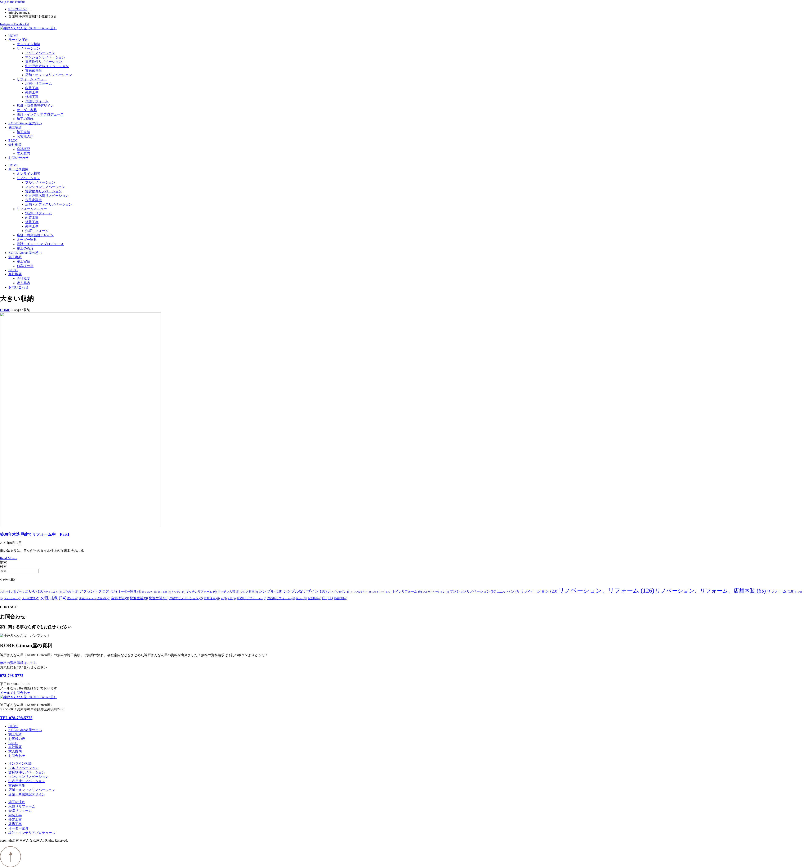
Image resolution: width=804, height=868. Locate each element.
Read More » (8, 558)
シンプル (270, 591)
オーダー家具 (27, 110)
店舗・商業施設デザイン (35, 105)
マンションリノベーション (45, 57)
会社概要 (15, 144)
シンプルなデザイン (305, 591)
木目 (232, 598)
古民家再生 (33, 70)
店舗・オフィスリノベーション (48, 75)
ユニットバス (508, 591)
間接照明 (340, 598)
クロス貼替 (249, 591)
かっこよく (53, 591)
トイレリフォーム (407, 591)
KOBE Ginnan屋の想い (25, 123)
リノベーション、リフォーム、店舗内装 (710, 591)
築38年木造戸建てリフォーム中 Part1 (35, 534)
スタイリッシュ (381, 592)
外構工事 (32, 97)
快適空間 (158, 598)
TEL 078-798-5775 (16, 718)
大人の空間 (30, 598)
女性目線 (53, 597)
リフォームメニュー (32, 79)
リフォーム (780, 591)
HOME (13, 35)
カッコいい (149, 592)
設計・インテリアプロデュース (40, 114)
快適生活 (139, 598)
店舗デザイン (88, 598)
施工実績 (15, 127)
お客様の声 (25, 136)
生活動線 (314, 598)
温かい (301, 598)
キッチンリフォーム (201, 591)
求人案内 (23, 153)
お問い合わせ (18, 157)
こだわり (70, 591)
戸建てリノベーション (186, 598)
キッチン (178, 591)
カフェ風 (164, 592)
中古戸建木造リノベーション (47, 66)
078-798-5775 (11, 675)
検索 (3, 562)
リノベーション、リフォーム (606, 590)
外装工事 (32, 92)
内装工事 (32, 88)
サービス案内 (18, 39)
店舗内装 (103, 598)
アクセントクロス (98, 591)
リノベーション (28, 48)
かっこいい (31, 591)
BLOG (13, 140)
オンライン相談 (28, 44)
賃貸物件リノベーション (43, 61)
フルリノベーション (40, 53)
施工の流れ (25, 119)
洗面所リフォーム (281, 598)
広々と (72, 598)
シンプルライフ (361, 592)
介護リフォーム (37, 101)
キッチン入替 (229, 591)
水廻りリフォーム (38, 83)
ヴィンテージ (12, 598)
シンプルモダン (338, 591)
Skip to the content (12, 2)
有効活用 (212, 598)
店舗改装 (120, 598)
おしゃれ (8, 591)
